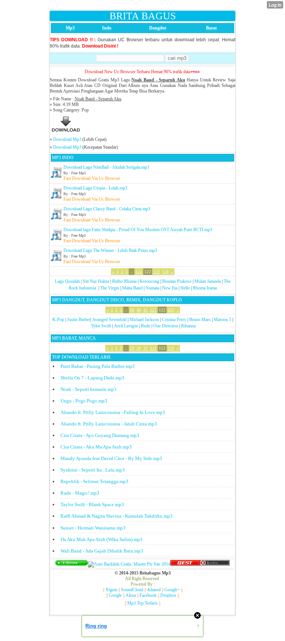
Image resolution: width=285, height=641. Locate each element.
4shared (154, 589)
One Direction (165, 325)
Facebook (148, 595)
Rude (145, 325)
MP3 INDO (62, 157)
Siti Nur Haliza (96, 281)
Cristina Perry (174, 319)
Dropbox (168, 595)
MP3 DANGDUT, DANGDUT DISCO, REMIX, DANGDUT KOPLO (117, 299)
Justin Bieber (78, 319)
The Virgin (109, 288)
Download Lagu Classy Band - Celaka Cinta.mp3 (106, 208)
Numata (152, 288)
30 (139, 348)
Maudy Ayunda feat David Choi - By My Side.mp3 (111, 458)
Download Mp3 (67, 139)
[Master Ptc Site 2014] (129, 564)
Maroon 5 (222, 319)
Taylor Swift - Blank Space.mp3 (92, 504)
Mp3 (70, 27)
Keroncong (149, 281)
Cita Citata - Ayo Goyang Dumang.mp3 (99, 435)
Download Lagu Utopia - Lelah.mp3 (95, 188)
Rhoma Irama (205, 288)
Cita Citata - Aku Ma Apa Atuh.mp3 (96, 447)
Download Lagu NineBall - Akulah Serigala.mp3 (106, 167)
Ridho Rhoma (124, 281)
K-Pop (58, 319)
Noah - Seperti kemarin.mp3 (88, 389)
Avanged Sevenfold (109, 319)
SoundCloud (132, 589)
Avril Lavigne (126, 325)
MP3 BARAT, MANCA (74, 338)
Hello (185, 288)
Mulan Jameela (207, 281)
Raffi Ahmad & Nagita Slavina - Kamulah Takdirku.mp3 (116, 516)
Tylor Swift (101, 325)
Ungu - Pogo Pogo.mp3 (83, 401)
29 (132, 348)
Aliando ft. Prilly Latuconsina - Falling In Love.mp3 (112, 412)
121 (138, 271)
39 (132, 310)
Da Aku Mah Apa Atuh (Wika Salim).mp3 (101, 539)
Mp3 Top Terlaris (142, 603)
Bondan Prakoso (176, 281)
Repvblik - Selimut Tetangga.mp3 (94, 481)
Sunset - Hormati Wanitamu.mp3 (92, 528)
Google (115, 595)
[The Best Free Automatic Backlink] (185, 564)
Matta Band (132, 288)
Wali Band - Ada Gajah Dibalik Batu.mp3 (101, 551)
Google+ (172, 589)
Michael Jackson (144, 319)
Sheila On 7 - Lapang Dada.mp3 (92, 378)
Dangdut (157, 27)
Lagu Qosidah (67, 281)
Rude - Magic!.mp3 (79, 493)
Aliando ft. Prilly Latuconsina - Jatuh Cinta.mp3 (108, 424)
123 (156, 271)
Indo (106, 27)
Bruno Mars (200, 319)
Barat (211, 27)
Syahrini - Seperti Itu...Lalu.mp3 (92, 470)
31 (145, 348)
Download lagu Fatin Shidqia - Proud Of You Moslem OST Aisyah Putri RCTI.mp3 (137, 229)
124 (165, 271)
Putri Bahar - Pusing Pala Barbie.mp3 (97, 366)
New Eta (169, 288)
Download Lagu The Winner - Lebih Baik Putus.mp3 (110, 250)
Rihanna (188, 325)
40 (139, 310)
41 (145, 310)
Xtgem (111, 589)
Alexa (130, 595)
